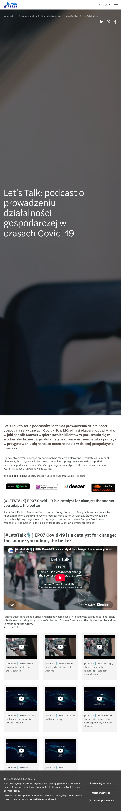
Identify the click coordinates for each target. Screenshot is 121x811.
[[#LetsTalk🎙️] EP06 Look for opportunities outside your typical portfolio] (21, 647)
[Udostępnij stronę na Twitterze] (108, 21)
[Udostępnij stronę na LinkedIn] (101, 21)
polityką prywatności (44, 799)
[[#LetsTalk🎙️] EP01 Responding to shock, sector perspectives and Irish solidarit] (21, 699)
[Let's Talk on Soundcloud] (75, 486)
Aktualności (9, 16)
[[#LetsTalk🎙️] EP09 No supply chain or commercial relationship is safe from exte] (99, 647)
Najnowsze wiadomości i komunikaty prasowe (40, 16)
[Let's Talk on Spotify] (18, 486)
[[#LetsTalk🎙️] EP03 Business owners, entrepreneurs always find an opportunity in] (99, 699)
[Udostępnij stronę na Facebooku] (115, 21)
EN (105, 4)
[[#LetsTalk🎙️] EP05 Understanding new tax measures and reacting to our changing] (60, 751)
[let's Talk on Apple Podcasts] (46, 486)
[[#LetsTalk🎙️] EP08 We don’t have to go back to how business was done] (60, 647)
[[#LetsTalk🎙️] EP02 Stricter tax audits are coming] (60, 699)
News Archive (72, 16)
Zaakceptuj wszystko (101, 783)
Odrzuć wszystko (101, 792)
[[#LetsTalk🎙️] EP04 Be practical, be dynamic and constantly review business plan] (21, 751)
